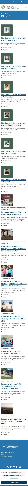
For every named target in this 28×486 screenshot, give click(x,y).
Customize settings (14, 478)
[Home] (1, 14)
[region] (14, 477)
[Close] (26, 470)
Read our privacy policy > (19, 475)
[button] (16, 2)
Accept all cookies (14, 482)
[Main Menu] (26, 7)
